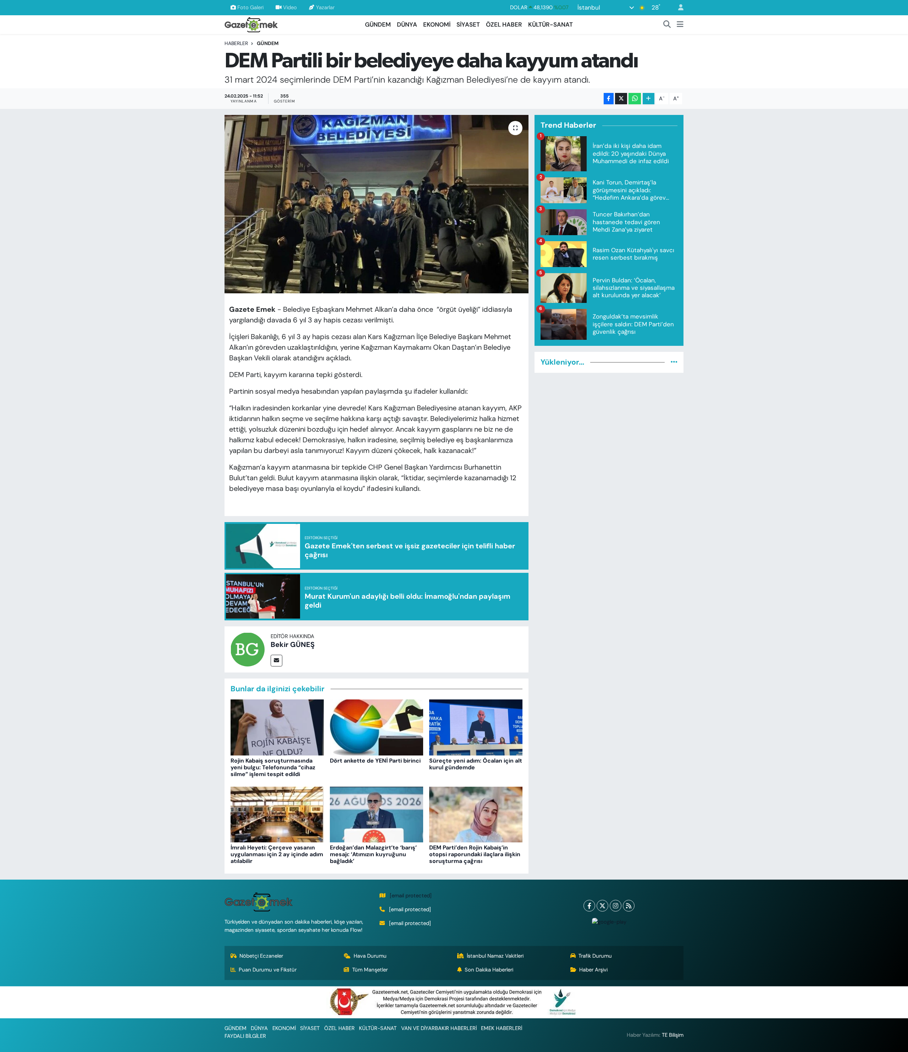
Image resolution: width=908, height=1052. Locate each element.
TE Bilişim (672, 1035)
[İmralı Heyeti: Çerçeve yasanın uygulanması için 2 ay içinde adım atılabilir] (277, 814)
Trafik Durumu (595, 955)
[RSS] (629, 906)
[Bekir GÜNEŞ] (248, 649)
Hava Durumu (370, 955)
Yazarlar (325, 7)
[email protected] (411, 895)
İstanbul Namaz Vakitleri (495, 955)
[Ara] (667, 24)
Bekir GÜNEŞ (293, 644)
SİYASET (468, 24)
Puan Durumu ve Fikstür (268, 969)
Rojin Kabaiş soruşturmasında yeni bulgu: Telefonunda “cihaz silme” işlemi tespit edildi (273, 767)
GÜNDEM (378, 24)
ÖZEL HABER (504, 24)
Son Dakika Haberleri (489, 969)
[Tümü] (674, 362)
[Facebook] (589, 906)
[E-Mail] (276, 660)
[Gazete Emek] (251, 24)
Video (290, 7)
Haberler (236, 43)
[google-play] (609, 922)
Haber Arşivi (593, 969)
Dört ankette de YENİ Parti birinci (375, 760)
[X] (602, 906)
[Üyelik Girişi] (677, 7)
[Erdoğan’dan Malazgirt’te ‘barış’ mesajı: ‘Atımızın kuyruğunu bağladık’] (376, 814)
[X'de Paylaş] (621, 99)
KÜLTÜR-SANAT (550, 24)
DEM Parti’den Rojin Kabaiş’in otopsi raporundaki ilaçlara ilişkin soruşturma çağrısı (474, 854)
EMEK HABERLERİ (501, 1028)
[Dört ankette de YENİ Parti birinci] (376, 727)
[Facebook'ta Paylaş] (609, 99)
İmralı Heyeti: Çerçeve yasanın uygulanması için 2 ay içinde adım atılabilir (277, 854)
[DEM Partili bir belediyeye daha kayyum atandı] (376, 204)
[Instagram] (615, 906)
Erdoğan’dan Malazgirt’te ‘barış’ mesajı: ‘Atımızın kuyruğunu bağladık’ (373, 854)
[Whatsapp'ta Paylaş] (635, 99)
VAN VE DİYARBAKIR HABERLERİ (439, 1028)
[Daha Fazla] (648, 99)
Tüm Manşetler (370, 969)
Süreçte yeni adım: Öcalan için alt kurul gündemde (475, 764)
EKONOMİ (436, 24)
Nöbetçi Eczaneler (261, 955)
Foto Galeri (250, 7)
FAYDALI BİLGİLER (245, 1036)
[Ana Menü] (680, 24)
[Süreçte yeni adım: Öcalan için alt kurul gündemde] (475, 727)
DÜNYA (407, 24)
